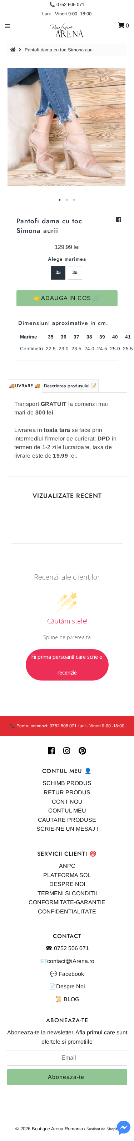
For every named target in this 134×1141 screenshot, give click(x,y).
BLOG (71, 999)
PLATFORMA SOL (67, 875)
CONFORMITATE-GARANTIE (67, 902)
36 (75, 272)
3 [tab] (74, 200)
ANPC (67, 866)
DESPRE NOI (67, 884)
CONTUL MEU (67, 811)
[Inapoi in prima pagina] (14, 49)
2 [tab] (67, 200)
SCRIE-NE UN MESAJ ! (67, 829)
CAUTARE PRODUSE (67, 820)
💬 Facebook (67, 974)
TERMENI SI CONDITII (67, 893)
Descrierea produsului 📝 (70, 385)
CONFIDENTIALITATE (67, 911)
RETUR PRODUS (67, 792)
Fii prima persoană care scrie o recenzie (67, 664)
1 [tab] (60, 200)
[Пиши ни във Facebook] (123, 1132)
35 (58, 272)
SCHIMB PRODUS (67, 783)
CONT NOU (67, 802)
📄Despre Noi (67, 986)
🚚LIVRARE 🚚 (24, 385)
